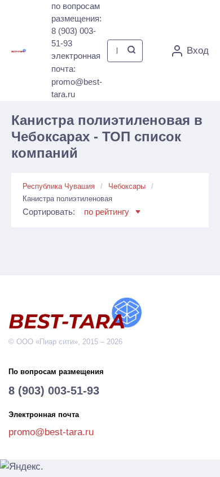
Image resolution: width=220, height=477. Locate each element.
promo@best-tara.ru (51, 432)
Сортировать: (76, 211)
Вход (198, 50)
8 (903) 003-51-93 (53, 390)
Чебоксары (127, 186)
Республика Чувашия (59, 186)
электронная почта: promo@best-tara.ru (76, 75)
